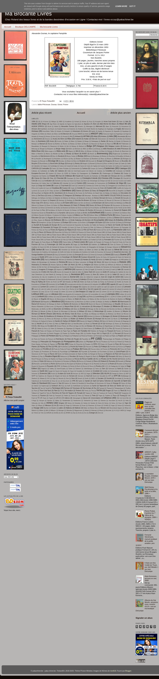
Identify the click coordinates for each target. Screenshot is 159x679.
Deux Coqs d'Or (37, 203)
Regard (88, 356)
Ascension (121, 136)
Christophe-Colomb (89, 178)
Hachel (126, 257)
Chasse (52, 176)
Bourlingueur (48, 158)
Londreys (50, 296)
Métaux (81, 311)
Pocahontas (64, 346)
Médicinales (35, 309)
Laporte (112, 287)
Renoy (46, 359)
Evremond (69, 225)
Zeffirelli (48, 413)
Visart (83, 405)
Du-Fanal (36, 210)
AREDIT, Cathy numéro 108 (150, 453)
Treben (66, 395)
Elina (110, 217)
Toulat (110, 393)
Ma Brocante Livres (28, 14)
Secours (75, 373)
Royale (34, 366)
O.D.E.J (34, 326)
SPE (73, 381)
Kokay (102, 282)
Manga (128, 299)
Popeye (128, 346)
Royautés (50, 366)
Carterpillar (45, 168)
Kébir (91, 279)
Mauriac (126, 304)
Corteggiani (111, 185)
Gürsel (75, 257)
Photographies (69, 341)
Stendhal (81, 383)
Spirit (94, 381)
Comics (79, 183)
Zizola (80, 413)
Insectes (100, 269)
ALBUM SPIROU (38, 126)
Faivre (110, 225)
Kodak (95, 282)
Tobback (34, 393)
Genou (77, 247)
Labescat (87, 284)
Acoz (90, 121)
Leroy (42, 291)
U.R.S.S (58, 398)
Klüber (82, 282)
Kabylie (43, 279)
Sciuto (53, 373)
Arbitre (42, 134)
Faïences (102, 225)
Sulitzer (36, 386)
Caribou (117, 166)
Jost (58, 277)
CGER (66, 173)
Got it (132, 6)
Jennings (59, 274)
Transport (58, 395)
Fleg (35, 232)
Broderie (82, 161)
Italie (119, 269)
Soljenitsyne (35, 381)
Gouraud (108, 252)
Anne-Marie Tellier (48, 131)
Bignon (71, 151)
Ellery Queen (38, 220)
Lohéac (122, 294)
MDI (77, 306)
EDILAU (117, 213)
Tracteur (43, 395)
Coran (73, 185)
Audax (86, 139)
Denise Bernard (99, 198)
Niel (33, 323)
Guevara (34, 257)
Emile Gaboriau (76, 220)
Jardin (104, 272)
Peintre (43, 336)
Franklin (90, 242)
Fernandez (125, 227)
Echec (85, 213)
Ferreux (34, 230)
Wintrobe (69, 410)
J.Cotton (44, 272)
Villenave (48, 405)
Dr (91, 208)
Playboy (42, 346)
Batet (79, 144)
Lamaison (35, 287)
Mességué (64, 311)
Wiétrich (34, 410)
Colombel (65, 183)
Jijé (108, 274)
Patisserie (43, 333)
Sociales (101, 378)
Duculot (67, 210)
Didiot (112, 203)
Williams (53, 410)
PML (56, 346)
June (102, 277)
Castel (100, 168)
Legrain (96, 289)
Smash (80, 378)
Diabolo (75, 203)
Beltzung (34, 149)
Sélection (96, 373)
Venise (69, 403)
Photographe (56, 341)
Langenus (84, 287)
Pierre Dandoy (36, 344)
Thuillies (128, 388)
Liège (90, 291)
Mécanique (97, 306)
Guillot (50, 257)
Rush (78, 366)
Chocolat (60, 178)
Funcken (35, 244)
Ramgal (92, 354)
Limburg (117, 291)
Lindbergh (125, 291)
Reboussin (63, 356)
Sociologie (118, 378)
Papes (75, 331)
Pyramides (93, 351)
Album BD (123, 124)
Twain (44, 398)
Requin (60, 359)
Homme (64, 267)
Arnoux (48, 136)
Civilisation (48, 181)
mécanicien (86, 306)
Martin (59, 304)
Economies (108, 213)
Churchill (126, 178)
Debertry (115, 193)
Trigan (100, 395)
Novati (88, 323)
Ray (41, 356)
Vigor (126, 403)
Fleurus (49, 232)
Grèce (70, 254)
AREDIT (94, 133)
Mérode (43, 311)
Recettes (73, 356)
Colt (72, 183)
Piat (97, 341)
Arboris (49, 134)
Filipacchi (70, 230)
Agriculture (77, 124)
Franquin (98, 242)
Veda (126, 400)
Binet (103, 151)
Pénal (83, 336)
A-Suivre (45, 121)
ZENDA (68, 413)
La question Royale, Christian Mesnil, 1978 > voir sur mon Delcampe (151, 478)
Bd (115, 144)
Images (50, 269)
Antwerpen (76, 131)
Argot (127, 134)
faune (72, 227)
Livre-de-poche (67, 294)
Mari (93, 301)
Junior (117, 277)
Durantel (34, 213)
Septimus (41, 376)
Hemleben (53, 262)
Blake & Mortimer (37, 154)
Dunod (116, 210)
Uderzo (67, 398)
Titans (116, 390)
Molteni (68, 316)
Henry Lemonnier (80, 262)
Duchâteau (51, 210)
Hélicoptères (125, 259)
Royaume (41, 366)
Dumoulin (99, 210)
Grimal (92, 254)
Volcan (119, 405)
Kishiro (48, 282)
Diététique (119, 203)
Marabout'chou (69, 301)
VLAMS (106, 405)
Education (35, 217)
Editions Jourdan (66, 215)
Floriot (88, 232)
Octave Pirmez (61, 326)
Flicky (66, 232)
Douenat (65, 208)
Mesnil (56, 311)
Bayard (102, 144)
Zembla (56, 413)
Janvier (97, 272)
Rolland (103, 361)
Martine (66, 304)
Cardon (110, 166)
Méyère (125, 311)
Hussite (34, 269)
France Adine (67, 242)
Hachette (36, 259)
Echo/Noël (95, 212)
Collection (55, 183)
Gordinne (85, 252)
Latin (42, 289)
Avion (52, 141)
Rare (117, 354)
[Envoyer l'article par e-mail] (60, 101)
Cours (47, 188)
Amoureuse (124, 126)
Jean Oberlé (49, 274)
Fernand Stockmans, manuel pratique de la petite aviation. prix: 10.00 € (146, 540)
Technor (67, 388)
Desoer (101, 200)
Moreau (34, 318)
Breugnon (35, 161)
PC (111, 333)
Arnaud (41, 136)
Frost (127, 242)
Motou (49, 318)
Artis (95, 136)
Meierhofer (57, 309)
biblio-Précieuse (44, 104)
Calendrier (37, 166)
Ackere (84, 121)
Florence (81, 232)
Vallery (57, 400)
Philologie (35, 341)
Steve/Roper (90, 383)
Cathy (52, 171)
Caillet (129, 163)
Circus (40, 181)
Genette (69, 247)
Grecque (78, 254)
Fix (110, 230)
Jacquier (66, 272)
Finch (91, 230)
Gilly (102, 249)
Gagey (75, 244)
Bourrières (57, 158)
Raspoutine (125, 354)
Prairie (68, 349)
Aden (120, 121)
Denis (89, 198)
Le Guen (62, 289)
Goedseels (54, 252)
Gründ (60, 104)
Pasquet (110, 331)
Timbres (78, 390)
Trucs (115, 395)
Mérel (36, 311)
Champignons (84, 173)
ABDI (60, 121)
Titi (128, 390)
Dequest (53, 200)
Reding (81, 356)
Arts (111, 136)
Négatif (89, 321)
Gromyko (100, 254)
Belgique (100, 146)
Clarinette (58, 181)
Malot (77, 299)
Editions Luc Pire (80, 215)
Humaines (106, 267)
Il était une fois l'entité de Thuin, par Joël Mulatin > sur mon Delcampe (151, 567)
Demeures (82, 198)
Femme (107, 227)
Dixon (99, 205)
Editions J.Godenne (53, 215)
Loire (33, 296)
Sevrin (95, 376)
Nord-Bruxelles (78, 323)
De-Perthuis (88, 193)
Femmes (116, 227)
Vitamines (91, 405)
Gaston (118, 244)
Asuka (55, 139)
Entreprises (42, 222)
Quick (111, 351)
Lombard (40, 296)
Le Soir (88, 289)
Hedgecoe (115, 259)
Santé (42, 371)
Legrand (104, 289)
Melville (82, 309)
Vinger (68, 405)
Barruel (50, 144)
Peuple (76, 339)
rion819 (113, 671)
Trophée (107, 395)
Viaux (120, 403)
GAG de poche (64, 244)
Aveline (120, 139)
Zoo (85, 413)
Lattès (48, 289)
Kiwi (75, 282)
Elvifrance (57, 220)
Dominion (50, 208)
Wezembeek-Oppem (115, 408)
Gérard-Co (126, 247)
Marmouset (124, 301)
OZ (106, 328)
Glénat (116, 249)
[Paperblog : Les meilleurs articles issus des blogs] (15, 487)
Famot (126, 225)
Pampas (49, 331)
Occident (50, 326)
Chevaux (114, 176)
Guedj (116, 254)
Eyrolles (86, 225)
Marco (88, 301)
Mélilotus (67, 309)
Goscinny (100, 252)
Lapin (105, 287)
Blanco (48, 154)
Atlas (69, 139)
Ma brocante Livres (49, 27)
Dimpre (41, 205)
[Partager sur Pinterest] (73, 101)
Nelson (96, 321)
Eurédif (36, 225)
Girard (109, 249)
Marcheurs (80, 301)
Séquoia (49, 376)
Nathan (65, 321)
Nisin (50, 323)
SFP (109, 376)
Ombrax (118, 326)
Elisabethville (126, 217)
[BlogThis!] (67, 101)
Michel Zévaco (46, 314)
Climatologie (93, 181)
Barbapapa (95, 141)
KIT (61, 282)
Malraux (84, 299)
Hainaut (53, 259)
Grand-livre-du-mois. (121, 252)
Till (61, 390)
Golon (68, 252)
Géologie (101, 247)
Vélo (42, 403)
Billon (82, 151)
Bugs (62, 163)
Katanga (75, 279)
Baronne (126, 141)
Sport (125, 381)
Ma (130, 296)
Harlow (100, 259)
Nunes (117, 323)
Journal (72, 277)
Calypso (45, 166)
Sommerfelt (45, 381)
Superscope (45, 386)
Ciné (33, 181)
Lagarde (113, 284)
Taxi (41, 388)
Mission (126, 314)
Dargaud (102, 191)
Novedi (94, 323)
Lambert (43, 287)
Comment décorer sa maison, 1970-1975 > (151, 432)
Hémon (70, 262)
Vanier (96, 400)
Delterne (65, 198)
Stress (123, 383)
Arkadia (34, 136)
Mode (41, 316)
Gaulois (126, 244)
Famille (117, 225)
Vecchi (120, 400)
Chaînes (73, 173)
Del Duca (41, 195)
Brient (69, 161)
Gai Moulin (84, 244)
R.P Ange (44, 354)
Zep (74, 413)
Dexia (58, 203)
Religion (102, 356)
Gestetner (64, 249)
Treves (73, 395)
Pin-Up (61, 344)
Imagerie (42, 269)
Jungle (109, 277)
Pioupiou (88, 344)
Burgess (85, 163)
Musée (89, 318)
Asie (129, 136)
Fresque (106, 242)
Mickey (59, 314)
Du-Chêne (128, 208)
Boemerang (102, 153)
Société (109, 378)
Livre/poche (77, 294)
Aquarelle (117, 131)
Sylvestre (86, 386)
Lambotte (60, 287)
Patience (34, 333)
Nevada (118, 321)
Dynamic (62, 213)
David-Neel (37, 193)
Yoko (42, 413)
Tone (63, 393)
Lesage (56, 291)
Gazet (42, 247)
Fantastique (36, 227)
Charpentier (35, 176)
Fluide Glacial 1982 (99, 232)
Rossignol (70, 364)
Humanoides (116, 267)
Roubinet (78, 364)
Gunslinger (66, 257)
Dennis (110, 198)
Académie (68, 121)
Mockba (34, 316)
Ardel (86, 134)
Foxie (129, 239)
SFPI (116, 376)
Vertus (113, 403)
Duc (43, 210)
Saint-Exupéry (61, 368)
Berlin (70, 149)
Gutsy (105, 257)
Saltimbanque (88, 368)
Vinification (75, 405)
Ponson (120, 346)
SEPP (33, 376)
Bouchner (112, 156)
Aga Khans (53, 124)
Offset (71, 326)
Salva (97, 368)
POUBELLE (47, 349)
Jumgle (95, 277)
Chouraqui (70, 178)
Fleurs (41, 232)
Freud (114, 242)
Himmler (113, 262)
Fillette (79, 230)
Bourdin (38, 158)
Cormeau (89, 185)
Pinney (71, 344)
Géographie (92, 247)
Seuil (88, 376)
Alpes (107, 126)
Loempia (111, 294)
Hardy (93, 259)
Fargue (55, 227)
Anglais (118, 129)
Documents (116, 205)
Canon (82, 166)
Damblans (66, 190)
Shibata (42, 378)
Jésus (66, 274)
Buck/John (54, 163)
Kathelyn (83, 279)
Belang (74, 146)
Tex (95, 388)
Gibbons (81, 249)
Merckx (119, 309)
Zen (62, 413)
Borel (89, 156)
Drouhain (111, 208)
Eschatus (74, 222)
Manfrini (120, 299)
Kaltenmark (51, 279)
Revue (77, 359)
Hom (45, 267)
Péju (60, 336)
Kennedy (105, 279)
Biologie (109, 151)
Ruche (72, 366)
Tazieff (47, 388)
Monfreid (90, 316)
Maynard (59, 306)
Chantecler (95, 173)
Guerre (123, 254)
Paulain (65, 333)
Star (60, 383)
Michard (34, 314)
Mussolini (108, 318)
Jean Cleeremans (37, 274)
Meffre (44, 309)
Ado (126, 121)
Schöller (105, 371)
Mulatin (65, 318)
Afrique (44, 124)
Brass (102, 158)
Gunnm (57, 257)
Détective (126, 200)
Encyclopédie (99, 220)
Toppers (71, 393)
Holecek (118, 264)
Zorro (99, 413)
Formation (107, 239)
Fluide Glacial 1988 (43, 235)
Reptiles (53, 359)
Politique (104, 346)
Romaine (112, 361)
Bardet (118, 141)
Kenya (112, 279)
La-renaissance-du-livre (74, 284)
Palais (42, 331)
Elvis (66, 220)
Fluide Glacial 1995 (48, 237)
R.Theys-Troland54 (14, 397)
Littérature (55, 294)
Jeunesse (75, 274)
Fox (123, 239)
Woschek (108, 410)
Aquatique (125, 131)
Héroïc (99, 262)
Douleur (72, 208)
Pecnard (118, 333)
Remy (120, 356)
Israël (113, 269)
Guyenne (112, 257)
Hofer (103, 264)
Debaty (107, 193)
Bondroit (61, 156)
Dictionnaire (97, 203)
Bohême (125, 154)
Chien (128, 176)
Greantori (63, 254)
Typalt (51, 398)
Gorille (92, 252)
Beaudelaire (35, 146)
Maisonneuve (61, 299)
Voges (113, 405)
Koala (88, 282)
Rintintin (122, 359)
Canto (88, 166)
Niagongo (126, 321)
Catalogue (123, 168)
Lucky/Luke (72, 296)
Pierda (127, 341)
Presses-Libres (95, 349)
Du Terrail (119, 208)
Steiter (74, 383)
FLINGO (73, 232)
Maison (52, 299)
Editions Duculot (39, 215)
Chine (44, 178)
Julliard (88, 277)
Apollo (93, 131)
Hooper (72, 267)
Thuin (35, 390)
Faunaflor (64, 227)
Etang (120, 222)
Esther (107, 222)
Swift (68, 386)
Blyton (76, 154)
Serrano (72, 376)
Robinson (49, 361)
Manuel (37, 301)
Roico (96, 361)
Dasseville (112, 191)
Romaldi (120, 361)
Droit (103, 208)
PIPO (95, 344)
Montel (115, 316)
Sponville (117, 381)
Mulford (81, 318)
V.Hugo (34, 400)
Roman (128, 361)
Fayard (85, 227)
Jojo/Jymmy (35, 277)
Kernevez (126, 279)
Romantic (37, 364)
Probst (129, 349)
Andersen (81, 129)
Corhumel (81, 185)
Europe (54, 225)
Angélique (101, 129)
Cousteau (55, 188)
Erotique (65, 222)
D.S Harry (50, 191)
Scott (68, 373)
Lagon (120, 284)
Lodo (102, 294)
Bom (54, 156)
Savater (64, 371)
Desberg (69, 200)
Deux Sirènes (50, 203)
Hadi (46, 259)
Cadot (116, 163)
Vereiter (92, 403)
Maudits (117, 304)
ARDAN (79, 134)
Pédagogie (35, 336)
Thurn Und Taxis (45, 390)
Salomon (78, 368)
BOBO (84, 154)
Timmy (86, 390)
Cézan (59, 173)
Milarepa (94, 314)
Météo (90, 311)
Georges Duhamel (112, 247)
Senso (121, 373)
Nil (45, 323)
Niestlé (39, 323)
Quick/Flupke (120, 351)
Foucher (116, 239)
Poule (56, 349)
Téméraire (76, 388)
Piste (117, 344)
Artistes (103, 136)
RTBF (58, 366)
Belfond (81, 146)
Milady (86, 314)
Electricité (84, 217)
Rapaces (109, 354)
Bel (68, 146)
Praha (62, 349)
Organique (69, 328)
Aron (54, 136)
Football (93, 239)
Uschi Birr (125, 398)
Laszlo (36, 289)
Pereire (128, 336)
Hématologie (43, 262)
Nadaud (43, 321)
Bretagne (126, 158)
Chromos (104, 178)
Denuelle (126, 198)
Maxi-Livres (50, 306)
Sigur (54, 378)
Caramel (102, 166)
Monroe (97, 316)
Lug (80, 296)
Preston (105, 349)
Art (71, 136)
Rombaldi (45, 364)
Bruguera (108, 161)
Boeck (92, 154)
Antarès (59, 131)
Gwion (120, 257)
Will (47, 410)
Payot (104, 333)
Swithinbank (77, 386)
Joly (43, 277)
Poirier (65, 104)
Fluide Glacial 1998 (93, 237)
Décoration (124, 193)
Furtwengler (51, 244)
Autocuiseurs (102, 139)
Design (94, 200)
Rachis (59, 354)
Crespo (88, 188)
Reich (94, 356)
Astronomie (38, 139)
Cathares (34, 171)
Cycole (42, 191)
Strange (115, 383)
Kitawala (68, 282)
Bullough (70, 163)
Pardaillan (84, 331)
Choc (51, 178)
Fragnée (36, 242)
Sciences (43, 373)
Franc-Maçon (46, 242)
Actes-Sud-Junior (110, 121)
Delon (50, 198)
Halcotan (61, 259)
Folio (64, 239)
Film (85, 230)
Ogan (77, 326)
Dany (94, 191)
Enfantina (119, 220)
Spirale (87, 381)
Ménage (90, 309)
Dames (78, 191)
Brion (75, 161)
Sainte (70, 368)
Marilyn (107, 301)
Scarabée (79, 371)
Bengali (42, 149)
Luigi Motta (89, 296)
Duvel (55, 213)
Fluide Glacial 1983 (114, 232)
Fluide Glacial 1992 (103, 235)
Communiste (101, 183)
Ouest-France (88, 328)
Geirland (54, 247)
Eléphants (103, 217)
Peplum (121, 336)
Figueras (61, 230)
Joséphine (50, 277)
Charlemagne (106, 173)
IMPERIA (68, 269)
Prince (122, 349)
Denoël (117, 198)
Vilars (33, 405)
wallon (61, 408)
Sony (53, 381)
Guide (42, 257)
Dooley (58, 208)
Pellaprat (67, 336)
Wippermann (78, 410)
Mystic (115, 318)
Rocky (73, 361)
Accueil (7, 27)
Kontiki (119, 282)
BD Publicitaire (124, 144)
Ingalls (92, 269)
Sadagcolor (114, 366)
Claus (65, 181)
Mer (97, 309)
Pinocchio (79, 344)
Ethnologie (127, 222)
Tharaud (109, 388)
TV (39, 398)
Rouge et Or (87, 364)
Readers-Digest (51, 356)
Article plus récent (41, 112)
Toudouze (102, 393)
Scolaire (60, 373)
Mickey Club (69, 314)
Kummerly (52, 284)
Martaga (51, 304)
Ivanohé (126, 269)
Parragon (101, 331)
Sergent (57, 376)
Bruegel (99, 161)
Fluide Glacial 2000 (122, 237)
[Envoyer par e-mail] (64, 101)
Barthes (57, 144)
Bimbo (97, 151)
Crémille (80, 188)
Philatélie (118, 339)
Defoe (33, 195)
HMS (79, 264)
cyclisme (34, 191)
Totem (95, 393)
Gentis (84, 247)
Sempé (114, 373)
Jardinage (113, 272)
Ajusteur (87, 124)
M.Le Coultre (117, 296)
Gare (111, 244)
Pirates (102, 344)
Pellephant (75, 336)
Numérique (108, 323)
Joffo (127, 274)
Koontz (126, 282)
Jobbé (114, 274)
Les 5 (49, 291)
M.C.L (109, 296)
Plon (49, 346)
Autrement (112, 139)
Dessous (117, 200)
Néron (104, 321)
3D (39, 121)
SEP (127, 373)
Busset (99, 163)
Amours (34, 129)
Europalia (45, 225)
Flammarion (118, 230)
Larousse (127, 287)
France (56, 242)
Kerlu (118, 279)
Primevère (113, 349)
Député (45, 200)
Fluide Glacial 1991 (88, 235)
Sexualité (102, 376)
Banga (87, 141)
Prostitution (45, 351)
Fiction (53, 230)
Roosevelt (61, 364)
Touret (116, 393)
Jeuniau (87, 274)
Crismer (94, 188)
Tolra (47, 393)
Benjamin (50, 149)
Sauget (50, 371)
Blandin (55, 154)
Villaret (40, 405)
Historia (45, 264)
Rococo (81, 361)
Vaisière (49, 400)
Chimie (36, 178)
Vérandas (77, 403)
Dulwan (74, 210)
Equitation (57, 222)
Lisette (46, 294)
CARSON (35, 168)
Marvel (83, 304)
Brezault (42, 161)
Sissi (73, 378)
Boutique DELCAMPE (25, 27)
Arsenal (65, 136)
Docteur (107, 205)
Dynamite (71, 213)
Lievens (104, 291)
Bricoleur (61, 161)
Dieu (126, 203)
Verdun (85, 403)
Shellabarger (125, 376)
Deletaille (126, 195)
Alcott (49, 126)
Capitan (95, 166)
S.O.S (106, 366)
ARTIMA (86, 136)
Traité (50, 395)
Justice (126, 277)
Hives (73, 264)
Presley (85, 349)
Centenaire (119, 171)
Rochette (66, 361)
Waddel (53, 408)
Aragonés (35, 134)
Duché (60, 210)
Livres (86, 294)
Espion (100, 222)
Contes (48, 185)
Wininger (61, 410)
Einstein (58, 217)
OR (33, 328)
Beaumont (53, 146)
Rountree (97, 364)
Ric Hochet (113, 359)
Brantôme (95, 158)
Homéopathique (54, 267)
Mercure (128, 309)
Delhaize (43, 198)
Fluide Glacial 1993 (118, 235)
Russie (85, 366)
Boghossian (116, 154)
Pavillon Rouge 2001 (77, 333)
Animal (126, 129)
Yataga (128, 410)
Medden (107, 306)
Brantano (86, 158)
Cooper (56, 185)
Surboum (54, 386)
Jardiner (120, 272)
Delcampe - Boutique (91, 195)
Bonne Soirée (71, 156)
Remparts (112, 356)
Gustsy (98, 257)
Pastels (118, 331)
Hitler (65, 264)
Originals (78, 328)
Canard (69, 166)
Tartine (119, 386)
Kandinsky (66, 279)
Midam (79, 314)
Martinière (75, 304)
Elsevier (48, 220)
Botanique (96, 156)
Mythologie (124, 318)
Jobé (121, 274)
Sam (103, 368)
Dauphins (121, 191)
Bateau (72, 144)
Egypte (50, 217)
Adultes (34, 124)
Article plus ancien (120, 112)
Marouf (34, 304)
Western (103, 408)
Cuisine (110, 188)
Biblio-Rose (36, 151)
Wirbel (87, 410)
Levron (70, 291)
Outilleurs (98, 328)
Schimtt (87, 371)
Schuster (34, 373)
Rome (53, 364)
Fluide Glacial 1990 (73, 235)
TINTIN (99, 390)
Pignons (52, 344)
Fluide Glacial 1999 (108, 237)
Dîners (49, 205)
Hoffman (110, 264)
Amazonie (115, 126)
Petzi (69, 339)
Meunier (117, 311)
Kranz (44, 284)
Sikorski (60, 378)
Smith (86, 378)
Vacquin (41, 400)
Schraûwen (125, 371)
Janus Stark (88, 272)
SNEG (93, 378)
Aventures (42, 141)
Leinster (111, 289)
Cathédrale (43, 171)
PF (93, 338)
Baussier (94, 144)
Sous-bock (66, 381)
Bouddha (120, 156)
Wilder (41, 410)
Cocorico (121, 181)
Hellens (34, 262)
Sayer (72, 371)
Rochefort (58, 361)
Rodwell (88, 361)
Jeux (94, 274)
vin (55, 405)
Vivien (99, 405)
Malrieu (92, 299)
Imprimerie (79, 269)
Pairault (34, 331)
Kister (55, 282)
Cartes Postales (64, 168)
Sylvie (94, 386)
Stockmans (100, 383)
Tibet (55, 390)
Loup (57, 296)
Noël (62, 323)
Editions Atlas (126, 213)
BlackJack (125, 151)
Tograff (41, 393)
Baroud (42, 144)
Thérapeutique (118, 388)
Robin (41, 361)
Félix (91, 227)
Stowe (108, 383)
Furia (42, 244)
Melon (75, 309)
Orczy (46, 328)
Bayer (109, 144)
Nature (73, 321)
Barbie (103, 141)
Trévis (80, 395)
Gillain (96, 249)
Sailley (52, 368)
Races (52, 354)
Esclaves (83, 222)
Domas (42, 208)
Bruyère (34, 163)
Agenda (62, 124)
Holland (126, 264)
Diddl (106, 203)
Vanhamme (87, 400)
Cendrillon (108, 171)
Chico (122, 176)
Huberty (98, 267)
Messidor (73, 311)
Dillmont (34, 205)
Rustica (98, 366)
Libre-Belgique (80, 291)
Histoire (122, 262)
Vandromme (77, 400)
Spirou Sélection (105, 381)
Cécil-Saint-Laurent (80, 171)
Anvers (85, 131)
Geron (47, 249)
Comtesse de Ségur (115, 183)
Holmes (34, 267)
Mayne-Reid (69, 306)
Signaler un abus (144, 618)
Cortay (103, 185)
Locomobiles (94, 294)
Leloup (119, 289)
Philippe (126, 339)
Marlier (114, 301)
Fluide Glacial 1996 (63, 237)
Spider (80, 381)
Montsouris (124, 316)
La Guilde (61, 284)
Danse (86, 191)
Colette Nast (46, 183)
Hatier (107, 259)
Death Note (98, 193)
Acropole (98, 121)
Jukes (81, 277)
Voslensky (127, 405)
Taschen (35, 388)
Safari (122, 366)
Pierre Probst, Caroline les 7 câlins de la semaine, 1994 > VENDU (151, 515)
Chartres (44, 176)
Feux (46, 230)
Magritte (44, 299)
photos (81, 341)
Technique (56, 388)
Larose (119, 287)
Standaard (43, 383)
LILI (110, 291)
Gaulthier (34, 247)
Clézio (85, 181)
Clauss (78, 181)
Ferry (40, 230)
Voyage (36, 408)
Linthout (35, 294)
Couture (65, 188)
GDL (47, 247)
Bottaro (104, 156)
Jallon (79, 272)
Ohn (82, 326)
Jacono (59, 272)
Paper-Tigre (66, 331)
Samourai (111, 368)
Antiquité (67, 131)
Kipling (40, 282)
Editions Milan (93, 215)
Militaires (102, 314)
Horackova (80, 267)
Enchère (88, 220)
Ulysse (85, 398)
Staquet (53, 383)
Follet (70, 239)
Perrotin (42, 339)
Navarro (82, 321)
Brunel (117, 161)
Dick (81, 203)
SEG (82, 373)
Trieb (93, 395)
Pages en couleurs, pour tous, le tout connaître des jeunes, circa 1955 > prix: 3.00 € (146, 407)
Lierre (97, 291)
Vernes (106, 403)
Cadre (122, 163)
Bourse (65, 158)
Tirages (108, 390)
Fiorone (98, 230)
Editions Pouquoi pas (122, 215)
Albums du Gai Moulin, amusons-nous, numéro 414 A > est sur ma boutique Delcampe (147, 605)
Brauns (109, 158)
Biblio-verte (61, 151)
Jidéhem (102, 274)
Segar (88, 373)
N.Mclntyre (35, 321)
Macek (36, 299)
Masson (98, 304)
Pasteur (126, 331)
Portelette (37, 349)
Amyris (52, 129)
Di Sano (66, 203)
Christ (78, 178)
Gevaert (73, 249)
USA (118, 398)
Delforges (35, 198)
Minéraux (111, 314)
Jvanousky (35, 279)
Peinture (52, 336)
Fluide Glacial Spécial (53, 239)
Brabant (78, 158)
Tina (92, 390)
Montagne (106, 316)
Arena (105, 134)
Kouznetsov (35, 284)
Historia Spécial (56, 264)
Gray (56, 254)
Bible (84, 149)
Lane (67, 287)
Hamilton (69, 259)
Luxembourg (99, 296)
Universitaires (96, 398)
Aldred (56, 126)
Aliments (80, 126)
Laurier (55, 289)
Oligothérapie (109, 326)
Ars (59, 136)
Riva (129, 359)
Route (112, 364)
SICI (48, 378)
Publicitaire (74, 351)
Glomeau (125, 249)
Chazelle (86, 176)
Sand (119, 368)
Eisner (66, 217)
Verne (100, 403)
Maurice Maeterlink (38, 306)
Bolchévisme (45, 156)
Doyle (86, 208)
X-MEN (121, 410)
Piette (45, 344)
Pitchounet (125, 344)
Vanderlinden (66, 400)
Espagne (91, 222)
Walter (85, 408)
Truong (122, 395)
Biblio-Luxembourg (94, 149)
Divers (91, 205)
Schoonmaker (114, 371)
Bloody (68, 154)
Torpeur (87, 393)
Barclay (111, 141)
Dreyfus (96, 208)
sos (59, 381)
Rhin (97, 359)
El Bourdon (74, 217)
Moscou (41, 318)
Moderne (60, 316)
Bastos (65, 144)
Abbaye (53, 121)
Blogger (128, 671)
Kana (59, 279)
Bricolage (52, 161)
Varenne (103, 400)
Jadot (73, 272)
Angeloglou (110, 129)
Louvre (63, 296)
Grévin (86, 254)
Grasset (49, 254)
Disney (82, 205)
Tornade (80, 393)
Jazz (127, 272)
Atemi (62, 139)
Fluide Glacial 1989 (58, 235)
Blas (62, 154)
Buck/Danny (44, 163)
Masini (91, 304)
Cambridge (53, 166)
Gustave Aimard (87, 257)
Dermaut (61, 200)
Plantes (34, 346)
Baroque (34, 144)
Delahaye (78, 195)
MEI (49, 309)
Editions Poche (106, 215)
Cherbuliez (95, 176)
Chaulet (78, 176)
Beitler (62, 146)
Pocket (72, 346)
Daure (128, 191)
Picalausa (104, 341)
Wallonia (69, 408)
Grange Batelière (37, 254)
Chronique (116, 178)
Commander (90, 183)
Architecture (64, 134)
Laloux (127, 284)
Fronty (121, 242)
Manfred (112, 299)
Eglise (43, 217)
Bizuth (117, 151)
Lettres (63, 291)
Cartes (54, 168)
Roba (35, 361)
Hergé (91, 262)
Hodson (96, 264)
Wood (101, 410)
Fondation (85, 239)
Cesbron (51, 173)
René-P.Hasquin (37, 359)
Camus (61, 166)
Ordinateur (60, 328)
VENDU (50, 403)
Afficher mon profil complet (14, 400)
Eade (78, 213)
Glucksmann (35, 252)
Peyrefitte (85, 339)
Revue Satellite (87, 359)
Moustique (57, 318)
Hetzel (106, 262)
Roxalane (120, 364)
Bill (77, 151)
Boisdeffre (35, 156)
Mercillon (112, 309)
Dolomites (35, 208)
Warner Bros (94, 408)
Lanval (92, 287)
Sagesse (44, 368)
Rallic (86, 354)
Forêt (99, 239)
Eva (61, 225)
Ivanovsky (35, 272)
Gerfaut (39, 249)
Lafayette (95, 284)
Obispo (42, 326)
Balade (79, 141)
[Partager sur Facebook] (71, 101)
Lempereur (35, 291)
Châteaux (68, 176)
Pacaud (117, 328)
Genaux (62, 247)
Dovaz (80, 208)
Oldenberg (99, 326)
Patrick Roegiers (54, 333)
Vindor (61, 405)
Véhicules (35, 403)
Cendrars (99, 171)
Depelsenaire (36, 200)
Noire (69, 323)
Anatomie (72, 129)
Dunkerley (108, 210)
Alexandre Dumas (67, 126)
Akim (95, 124)
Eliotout (117, 217)
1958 (33, 121)
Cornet (96, 185)
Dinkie (55, 205)
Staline (34, 383)
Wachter (46, 408)
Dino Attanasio (65, 205)
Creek (72, 188)
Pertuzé (50, 339)
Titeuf (122, 390)
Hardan (85, 259)
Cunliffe (119, 188)
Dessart (109, 200)
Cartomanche (75, 168)
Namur (50, 321)
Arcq (73, 134)
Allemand (99, 126)
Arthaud (77, 136)
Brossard (91, 161)
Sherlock (34, 378)
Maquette (46, 301)
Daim (57, 191)
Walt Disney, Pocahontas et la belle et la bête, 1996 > (151, 490)
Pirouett (110, 344)
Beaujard (44, 146)
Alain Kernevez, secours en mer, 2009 (151, 578)
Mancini (104, 299)
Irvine (107, 269)
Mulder (73, 318)
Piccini (112, 341)
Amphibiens (43, 129)
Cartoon (85, 168)
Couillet (40, 188)
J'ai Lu (51, 272)
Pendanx (90, 336)
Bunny (77, 163)
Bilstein (89, 151)
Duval (48, 213)
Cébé (69, 171)
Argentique (119, 134)
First (104, 230)
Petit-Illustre (60, 339)
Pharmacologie (107, 339)
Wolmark (94, 410)
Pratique (76, 349)
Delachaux (58, 195)
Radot (79, 354)
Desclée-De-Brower (82, 200)
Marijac (100, 301)
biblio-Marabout (108, 149)
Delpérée (57, 198)
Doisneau (126, 205)
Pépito (114, 336)
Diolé (75, 205)
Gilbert (89, 249)
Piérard (119, 341)
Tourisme (34, 395)
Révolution (68, 359)
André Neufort (91, 129)
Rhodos (104, 359)
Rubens (65, 366)
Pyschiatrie (103, 351)
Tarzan (126, 386)
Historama (35, 264)
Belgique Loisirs (114, 146)
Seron (64, 376)
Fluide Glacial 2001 (38, 239)
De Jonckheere (57, 193)
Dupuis (124, 210)
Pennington (99, 336)
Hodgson (87, 264)
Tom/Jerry (55, 393)
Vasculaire (112, 400)
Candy (75, 166)
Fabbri (94, 225)
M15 (125, 296)
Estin (113, 222)
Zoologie (92, 413)
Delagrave (68, 195)
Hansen (77, 259)
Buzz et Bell (108, 163)
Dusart (41, 213)
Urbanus (108, 398)
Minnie (119, 314)
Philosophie (44, 341)
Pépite (107, 336)
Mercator (104, 309)
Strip (129, 383)
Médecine (116, 306)
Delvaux (73, 198)
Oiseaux (90, 326)
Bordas (80, 156)
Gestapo (55, 249)
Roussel (104, 364)
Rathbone (35, 356)
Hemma (62, 262)
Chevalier (104, 176)
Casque (92, 168)
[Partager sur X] (69, 101)
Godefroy (45, 252)
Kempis (97, 279)
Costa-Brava (121, 185)
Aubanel (78, 139)
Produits (36, 351)
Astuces (47, 139)
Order (52, 328)
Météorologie (99, 311)
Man (98, 299)
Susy (62, 386)
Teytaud (101, 388)
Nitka (56, 323)
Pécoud (126, 333)
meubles (109, 311)
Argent (111, 134)
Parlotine (93, 331)
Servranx (80, 376)
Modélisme (50, 316)
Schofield (96, 371)
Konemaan (110, 282)
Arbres (56, 134)
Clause (71, 181)
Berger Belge (60, 149)
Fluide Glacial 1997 (78, 237)
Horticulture (89, 267)
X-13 (115, 410)
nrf (101, 323)
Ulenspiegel (76, 398)
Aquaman (108, 131)
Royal (127, 364)
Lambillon (52, 287)
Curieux (126, 188)
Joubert (64, 277)
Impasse (59, 269)
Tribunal (86, 395)
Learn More (121, 6)
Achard (76, 121)
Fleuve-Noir (58, 232)
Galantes (94, 244)
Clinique (102, 181)
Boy (72, 158)
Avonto (59, 141)
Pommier (113, 346)
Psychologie (64, 351)
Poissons (89, 346)
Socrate (126, 378)
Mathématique (107, 304)
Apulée (100, 131)
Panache (57, 331)
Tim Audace (69, 390)
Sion (67, 378)
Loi (128, 294)
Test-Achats (87, 388)
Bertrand (77, 149)
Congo (40, 185)
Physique (89, 341)
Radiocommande (69, 354)
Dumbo (90, 210)
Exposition (78, 225)
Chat (60, 176)
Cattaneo (61, 171)
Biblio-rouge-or (49, 151)
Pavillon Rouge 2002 (93, 333)
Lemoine (126, 289)
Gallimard (103, 244)
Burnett (92, 163)
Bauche (86, 144)
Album (113, 124)
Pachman (126, 328)
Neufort (110, 321)
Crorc (102, 188)
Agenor (69, 124)
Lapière (99, 287)
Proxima (54, 351)
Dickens (88, 203)
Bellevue (125, 146)
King (33, 282)
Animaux (35, 131)
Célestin (91, 171)
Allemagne (89, 126)
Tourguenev (125, 393)
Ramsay (100, 354)
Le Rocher (71, 289)
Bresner (117, 158)
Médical (126, 306)
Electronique (93, 217)
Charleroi (117, 173)
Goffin (62, 252)
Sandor (126, 368)
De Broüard (69, 193)
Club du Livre (111, 181)
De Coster (79, 193)
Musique (98, 318)
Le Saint (80, 289)
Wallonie (77, 408)
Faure (78, 227)
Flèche (129, 230)
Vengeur (61, 403)
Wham (127, 408)
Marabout (56, 301)
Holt (40, 267)
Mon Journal (78, 316)
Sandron (34, 371)
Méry (49, 311)
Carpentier (125, 166)
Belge (89, 146)
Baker (73, 141)
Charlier (126, 173)
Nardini (57, 321)
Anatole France (62, 129)
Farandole (46, 227)
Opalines (126, 326)
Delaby (49, 195)
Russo (92, 366)
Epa (50, 222)
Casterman (109, 168)
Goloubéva (76, 252)
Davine (46, 193)
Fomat (76, 239)
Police (96, 346)
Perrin (36, 339)
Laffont (103, 284)
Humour (125, 267)
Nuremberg (125, 323)
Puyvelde (84, 351)
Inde (86, 269)
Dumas (54, 104)
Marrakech (43, 304)
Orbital (39, 328)
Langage (75, 287)
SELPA (106, 373)
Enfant (110, 220)
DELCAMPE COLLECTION (110, 195)
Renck (127, 356)
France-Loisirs (79, 242)
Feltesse (99, 227)
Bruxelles (125, 161)
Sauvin (57, 371)
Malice (70, 299)
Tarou (112, 386)
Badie (66, 141)
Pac (110, 328)
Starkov (66, 383)
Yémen (36, 413)
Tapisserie (103, 386)
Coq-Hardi (64, 185)
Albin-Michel (104, 124)
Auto (93, 139)
